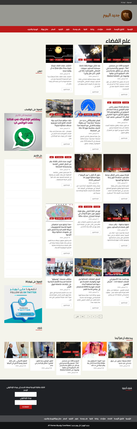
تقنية (85, 29)
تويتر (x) (123, 2)
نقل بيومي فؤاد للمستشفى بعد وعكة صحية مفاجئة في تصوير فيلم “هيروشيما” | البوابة (25, 209)
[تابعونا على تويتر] (23, 131)
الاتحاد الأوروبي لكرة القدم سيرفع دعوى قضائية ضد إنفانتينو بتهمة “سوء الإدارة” (24, 217)
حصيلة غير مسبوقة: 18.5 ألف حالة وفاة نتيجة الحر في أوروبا (23, 232)
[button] (5, 29)
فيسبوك (129, 2)
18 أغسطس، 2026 (122, 230)
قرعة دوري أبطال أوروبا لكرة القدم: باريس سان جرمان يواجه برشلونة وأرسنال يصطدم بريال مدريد (23, 272)
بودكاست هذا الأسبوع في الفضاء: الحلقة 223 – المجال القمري (118, 281)
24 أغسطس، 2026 (122, 122)
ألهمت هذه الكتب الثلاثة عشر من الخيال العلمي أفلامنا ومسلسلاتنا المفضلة (60, 164)
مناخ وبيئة (44, 29)
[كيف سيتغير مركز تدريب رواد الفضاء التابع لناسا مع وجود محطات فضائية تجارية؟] (59, 108)
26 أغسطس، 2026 (65, 73)
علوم (68, 29)
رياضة (92, 29)
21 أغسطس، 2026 (122, 183)
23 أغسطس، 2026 (94, 133)
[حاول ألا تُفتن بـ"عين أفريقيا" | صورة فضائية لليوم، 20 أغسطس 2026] (88, 163)
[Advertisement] (23, 51)
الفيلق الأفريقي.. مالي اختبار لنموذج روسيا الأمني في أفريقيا (23, 194)
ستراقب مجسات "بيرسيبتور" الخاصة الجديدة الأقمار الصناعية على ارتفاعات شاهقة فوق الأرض (59, 282)
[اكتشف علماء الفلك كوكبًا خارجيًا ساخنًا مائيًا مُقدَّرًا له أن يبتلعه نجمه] (59, 54)
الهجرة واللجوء (33, 29)
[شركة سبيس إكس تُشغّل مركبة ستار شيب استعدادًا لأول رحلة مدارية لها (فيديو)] (117, 163)
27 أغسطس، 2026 (94, 76)
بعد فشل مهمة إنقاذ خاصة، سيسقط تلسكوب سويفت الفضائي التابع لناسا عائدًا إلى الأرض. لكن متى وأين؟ (89, 69)
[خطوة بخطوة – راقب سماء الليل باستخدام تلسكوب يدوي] (117, 213)
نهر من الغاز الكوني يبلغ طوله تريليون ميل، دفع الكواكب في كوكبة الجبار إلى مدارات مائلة (89, 213)
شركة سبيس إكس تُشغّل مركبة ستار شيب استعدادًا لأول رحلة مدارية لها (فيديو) (117, 177)
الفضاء (126, 60)
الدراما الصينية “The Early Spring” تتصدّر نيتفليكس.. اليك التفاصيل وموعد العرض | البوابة (24, 201)
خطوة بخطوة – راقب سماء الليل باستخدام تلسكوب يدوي (118, 226)
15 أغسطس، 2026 (122, 287)
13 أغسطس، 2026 (65, 289)
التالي (77, 316)
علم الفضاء (117, 60)
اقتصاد (108, 29)
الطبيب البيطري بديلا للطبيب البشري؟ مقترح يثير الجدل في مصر (23, 186)
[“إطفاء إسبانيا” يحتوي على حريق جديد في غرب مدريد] (120, 350)
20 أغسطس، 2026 (94, 183)
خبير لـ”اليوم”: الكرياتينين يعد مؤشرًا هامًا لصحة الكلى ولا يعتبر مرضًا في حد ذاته (23, 168)
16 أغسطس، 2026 (65, 237)
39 (82, 316)
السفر (53, 29)
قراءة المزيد (123, 94)
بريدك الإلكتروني (25, 398)
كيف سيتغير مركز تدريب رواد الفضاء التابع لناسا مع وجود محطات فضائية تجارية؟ (61, 123)
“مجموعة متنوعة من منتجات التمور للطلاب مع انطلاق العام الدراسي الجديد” (25, 265)
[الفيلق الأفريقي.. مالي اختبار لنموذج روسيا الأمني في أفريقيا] (16, 350)
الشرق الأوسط (119, 29)
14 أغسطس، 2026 (94, 292)
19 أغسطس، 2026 (65, 169)
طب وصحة (76, 29)
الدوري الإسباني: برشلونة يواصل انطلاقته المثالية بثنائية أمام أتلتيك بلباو (24, 224)
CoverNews (66, 425)
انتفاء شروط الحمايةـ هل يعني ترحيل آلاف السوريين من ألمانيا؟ (23, 257)
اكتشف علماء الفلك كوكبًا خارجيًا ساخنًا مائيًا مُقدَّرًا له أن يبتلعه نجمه (60, 68)
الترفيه (60, 29)
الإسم (26, 390)
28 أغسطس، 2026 (122, 79)
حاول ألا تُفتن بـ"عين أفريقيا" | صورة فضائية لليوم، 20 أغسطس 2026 (89, 177)
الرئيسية (130, 29)
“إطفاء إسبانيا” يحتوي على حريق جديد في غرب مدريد (23, 162)
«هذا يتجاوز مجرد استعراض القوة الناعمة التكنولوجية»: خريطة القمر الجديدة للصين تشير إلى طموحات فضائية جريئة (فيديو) (59, 229)
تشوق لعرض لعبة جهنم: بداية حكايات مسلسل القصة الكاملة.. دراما (25, 239)
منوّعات (100, 29)
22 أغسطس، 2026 (65, 128)
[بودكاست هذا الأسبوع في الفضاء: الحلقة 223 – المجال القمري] (117, 267)
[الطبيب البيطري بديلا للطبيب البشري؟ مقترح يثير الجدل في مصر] (42, 350)
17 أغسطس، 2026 (94, 219)
